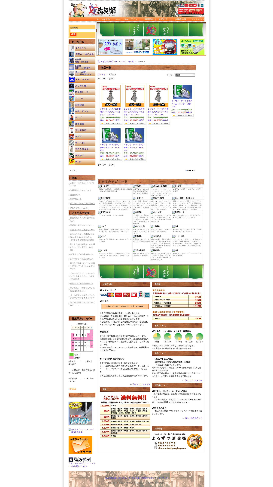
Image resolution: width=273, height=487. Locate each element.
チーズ (162, 189)
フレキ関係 (193, 209)
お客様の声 (180, 19)
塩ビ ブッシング (123, 207)
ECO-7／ (192, 217)
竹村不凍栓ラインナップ (80, 190)
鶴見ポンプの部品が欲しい (81, 283)
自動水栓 (114, 191)
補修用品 (176, 253)
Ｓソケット (103, 205)
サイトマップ (197, 19)
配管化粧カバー (156, 229)
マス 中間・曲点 (139, 201)
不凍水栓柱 (155, 239)
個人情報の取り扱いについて (117, 478)
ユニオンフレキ (104, 215)
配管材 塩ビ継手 (82, 54)
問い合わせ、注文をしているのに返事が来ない (82, 289)
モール (138, 219)
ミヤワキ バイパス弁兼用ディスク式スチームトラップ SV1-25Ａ (110, 112)
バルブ (82, 98)
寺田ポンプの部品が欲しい (81, 254)
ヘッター (164, 207)
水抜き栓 (161, 241)
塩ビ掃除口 (125, 209)
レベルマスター (144, 217)
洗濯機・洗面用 (196, 229)
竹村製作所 (82, 130)
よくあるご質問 (80, 213)
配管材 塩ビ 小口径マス (82, 67)
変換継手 (124, 205)
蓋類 (138, 207)
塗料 (195, 243)
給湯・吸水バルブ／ (118, 229)
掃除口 (175, 201)
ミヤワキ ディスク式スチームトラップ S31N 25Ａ (182, 104)
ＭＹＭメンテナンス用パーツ (82, 204)
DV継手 (175, 189)
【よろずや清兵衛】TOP (107, 61)
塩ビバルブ (124, 231)
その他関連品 (161, 209)
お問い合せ (164, 19)
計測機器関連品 (144, 241)
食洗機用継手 (107, 203)
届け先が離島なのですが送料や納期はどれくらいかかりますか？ (82, 266)
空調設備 (82, 105)
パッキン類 (82, 86)
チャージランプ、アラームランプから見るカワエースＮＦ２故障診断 (82, 276)
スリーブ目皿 (185, 201)
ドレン (167, 229)
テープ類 (188, 243)
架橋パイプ (143, 221)
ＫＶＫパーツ (187, 231)
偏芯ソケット (114, 205)
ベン (142, 229)
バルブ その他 (127, 61)
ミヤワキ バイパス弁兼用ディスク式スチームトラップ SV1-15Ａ (158, 112)
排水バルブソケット (122, 203)
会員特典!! (75, 195)
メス (158, 193)
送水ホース (103, 253)
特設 (82, 162)
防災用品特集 (76, 199)
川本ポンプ (103, 239)
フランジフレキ (117, 215)
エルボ (160, 205)
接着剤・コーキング (191, 241)
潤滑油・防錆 (177, 243)
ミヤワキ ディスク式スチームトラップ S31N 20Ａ (110, 147)
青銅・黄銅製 (103, 229)
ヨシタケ (142, 231)
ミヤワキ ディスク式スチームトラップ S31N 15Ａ (134, 147)
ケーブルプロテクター (189, 253)
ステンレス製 (113, 231)
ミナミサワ (82, 48)
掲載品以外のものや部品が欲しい (82, 219)
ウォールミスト (156, 259)
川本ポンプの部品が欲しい (81, 259)
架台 (152, 231)
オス (164, 193)
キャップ (115, 209)
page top (191, 170)
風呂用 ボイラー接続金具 (188, 205)
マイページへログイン (126, 19)
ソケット (154, 189)
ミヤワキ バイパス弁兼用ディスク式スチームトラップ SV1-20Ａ (134, 112)
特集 (74, 178)
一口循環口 (137, 215)
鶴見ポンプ (113, 239)
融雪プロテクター (157, 253)
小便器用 (116, 189)
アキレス (182, 207)
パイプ (153, 201)
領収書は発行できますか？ (81, 225)
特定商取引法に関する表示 (143, 478)
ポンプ (82, 117)
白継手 (135, 189)
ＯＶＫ (135, 229)
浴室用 (175, 229)
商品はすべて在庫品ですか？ (82, 230)
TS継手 (190, 189)
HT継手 (175, 191)
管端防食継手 (141, 191)
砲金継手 (145, 193)
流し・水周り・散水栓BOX (82, 73)
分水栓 (101, 201)
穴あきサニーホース (162, 257)
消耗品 (82, 136)
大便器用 (106, 191)
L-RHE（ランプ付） (195, 215)
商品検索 (74, 28)
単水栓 (177, 231)
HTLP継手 (136, 193)
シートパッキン (156, 215)
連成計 (142, 239)
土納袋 (181, 241)
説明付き (101, 74)
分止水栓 (158, 195)
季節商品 (82, 155)
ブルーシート (177, 239)
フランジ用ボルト (193, 245)
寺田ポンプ (123, 239)
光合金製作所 (82, 149)
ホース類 (82, 143)
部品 (168, 241)
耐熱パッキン (161, 217)
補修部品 (145, 255)
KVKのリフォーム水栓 (79, 208)
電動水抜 (158, 247)
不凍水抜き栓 (138, 253)
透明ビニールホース (116, 253)
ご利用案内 (147, 19)
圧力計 (135, 239)
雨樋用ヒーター (180, 217)
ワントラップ (185, 203)
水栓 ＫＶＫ (82, 111)
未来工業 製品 (82, 79)
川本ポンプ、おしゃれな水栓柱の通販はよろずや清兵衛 (96, 6)
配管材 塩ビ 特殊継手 (82, 60)
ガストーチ (181, 245)
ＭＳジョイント (104, 209)
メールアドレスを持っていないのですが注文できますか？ (82, 296)
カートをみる (103, 19)
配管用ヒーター (82, 92)
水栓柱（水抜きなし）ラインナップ (82, 184)
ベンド (166, 195)
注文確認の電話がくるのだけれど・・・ (82, 303)
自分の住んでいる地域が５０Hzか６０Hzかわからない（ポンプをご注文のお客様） (82, 237)
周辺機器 (158, 245)
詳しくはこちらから (141, 384)
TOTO (74, 170)
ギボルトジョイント (113, 201)
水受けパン (158, 243)
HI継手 (198, 189)
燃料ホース (113, 255)
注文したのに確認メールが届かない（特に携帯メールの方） (82, 247)
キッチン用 (184, 229)
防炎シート (189, 239)
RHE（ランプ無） (179, 215)
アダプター (162, 203)
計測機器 (82, 124)
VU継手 (182, 189)
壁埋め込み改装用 (105, 189)
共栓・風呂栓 (181, 209)
